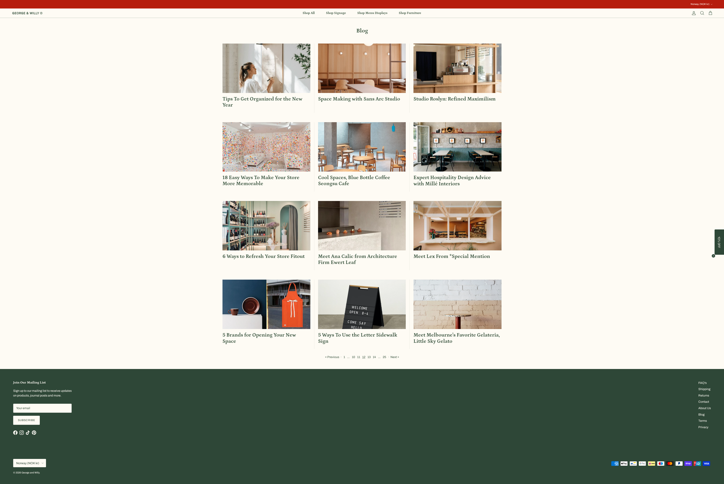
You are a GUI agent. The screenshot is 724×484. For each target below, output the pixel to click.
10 (353, 357)
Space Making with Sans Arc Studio (359, 99)
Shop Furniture (410, 13)
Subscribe (26, 420)
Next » (394, 357)
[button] (719, 242)
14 (374, 357)
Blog (701, 414)
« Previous (332, 357)
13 (369, 357)
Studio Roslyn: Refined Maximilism (454, 99)
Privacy (703, 427)
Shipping (704, 389)
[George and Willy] (27, 13)
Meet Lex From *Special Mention (451, 256)
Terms (702, 420)
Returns (703, 395)
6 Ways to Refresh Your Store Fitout (263, 256)
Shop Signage (336, 13)
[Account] (693, 13)
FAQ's (702, 382)
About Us (704, 408)
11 (358, 357)
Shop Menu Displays (372, 13)
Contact (703, 401)
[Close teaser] (713, 256)
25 (384, 357)
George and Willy (30, 472)
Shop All (309, 13)
